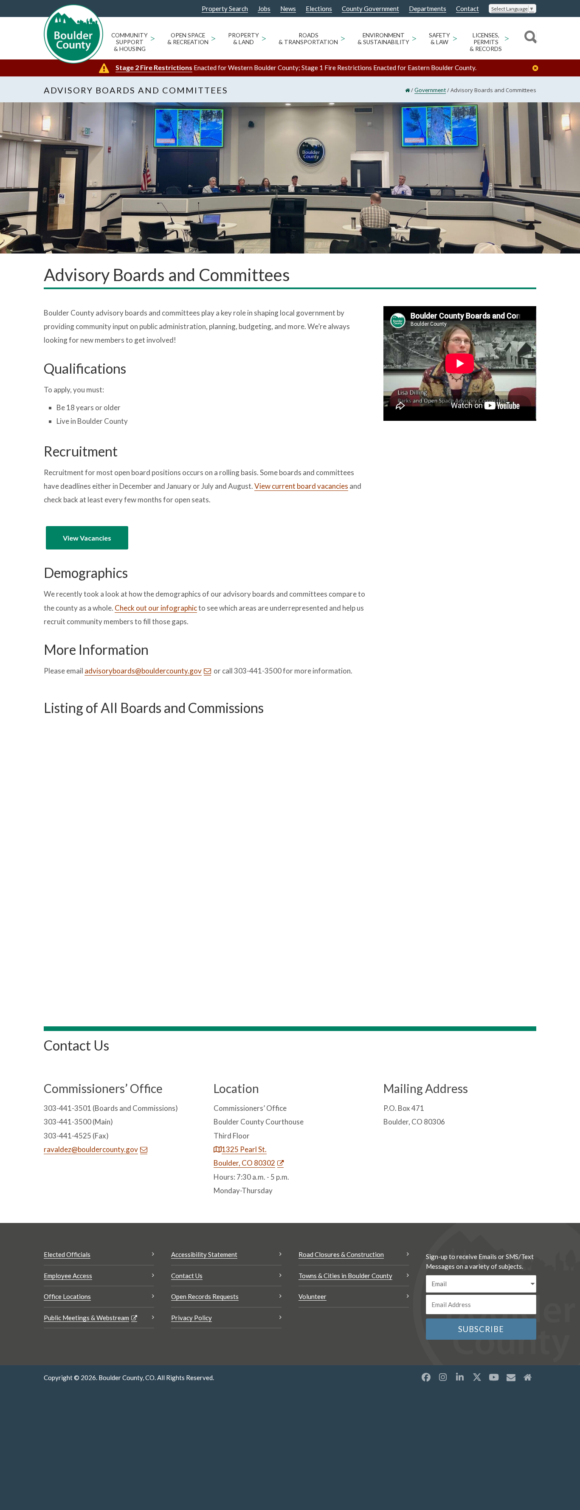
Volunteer (312, 1296)
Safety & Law (439, 38)
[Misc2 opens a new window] (527, 1377)
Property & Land (243, 38)
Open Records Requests (205, 1296)
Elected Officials (67, 1254)
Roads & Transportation (308, 38)
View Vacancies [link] (87, 538)
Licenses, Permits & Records (486, 42)
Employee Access (68, 1275)
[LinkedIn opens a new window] (459, 1377)
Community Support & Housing (129, 42)
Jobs (264, 9)
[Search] (529, 38)
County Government (370, 9)
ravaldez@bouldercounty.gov (91, 1149)
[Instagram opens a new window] (442, 1377)
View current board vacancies (301, 486)
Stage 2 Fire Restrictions (153, 67)
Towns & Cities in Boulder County (345, 1275)
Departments (427, 9)
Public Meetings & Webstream (86, 1317)
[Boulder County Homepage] (73, 34)
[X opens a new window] (476, 1377)
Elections (319, 9)
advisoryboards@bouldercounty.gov (143, 670)
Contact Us (187, 1275)
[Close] (537, 68)
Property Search (225, 9)
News (288, 9)
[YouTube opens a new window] (493, 1377)
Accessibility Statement (204, 1254)
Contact (467, 9)
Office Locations (67, 1296)
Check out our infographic (156, 607)
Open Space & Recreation (187, 38)
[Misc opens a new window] (510, 1377)
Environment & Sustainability (383, 38)
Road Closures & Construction (341, 1254)
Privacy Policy (191, 1317)
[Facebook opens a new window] (425, 1377)
